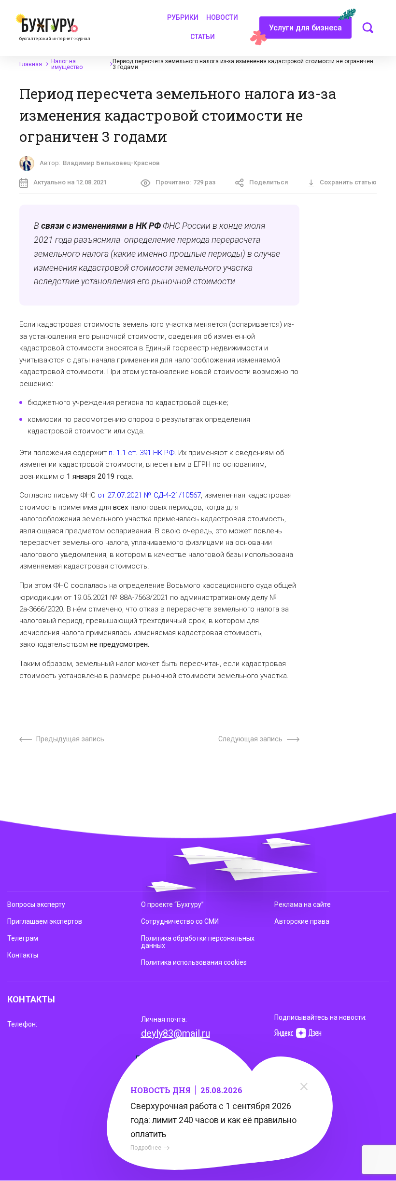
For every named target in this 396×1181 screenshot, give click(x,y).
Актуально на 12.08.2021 (70, 182)
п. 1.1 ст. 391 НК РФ (141, 452)
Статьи (202, 37)
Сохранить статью (348, 182)
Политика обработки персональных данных (198, 941)
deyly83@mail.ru (175, 1033)
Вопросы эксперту (36, 904)
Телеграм (22, 938)
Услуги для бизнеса (305, 27)
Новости (222, 17)
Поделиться (268, 182)
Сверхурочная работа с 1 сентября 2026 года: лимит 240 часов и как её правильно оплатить (213, 1120)
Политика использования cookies (194, 962)
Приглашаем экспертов (44, 921)
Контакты (22, 955)
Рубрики (182, 17)
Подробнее (145, 1147)
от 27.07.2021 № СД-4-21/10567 (149, 495)
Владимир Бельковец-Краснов (111, 163)
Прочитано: (185, 182)
